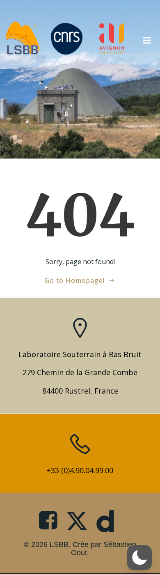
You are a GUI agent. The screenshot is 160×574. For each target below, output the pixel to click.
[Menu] (147, 38)
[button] (139, 557)
